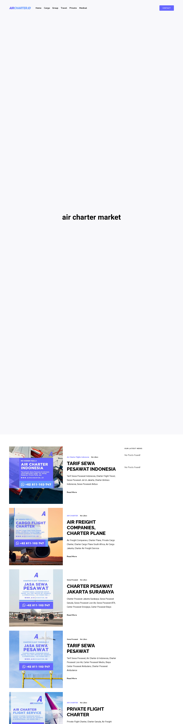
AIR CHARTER (72, 516)
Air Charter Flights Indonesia (78, 457)
